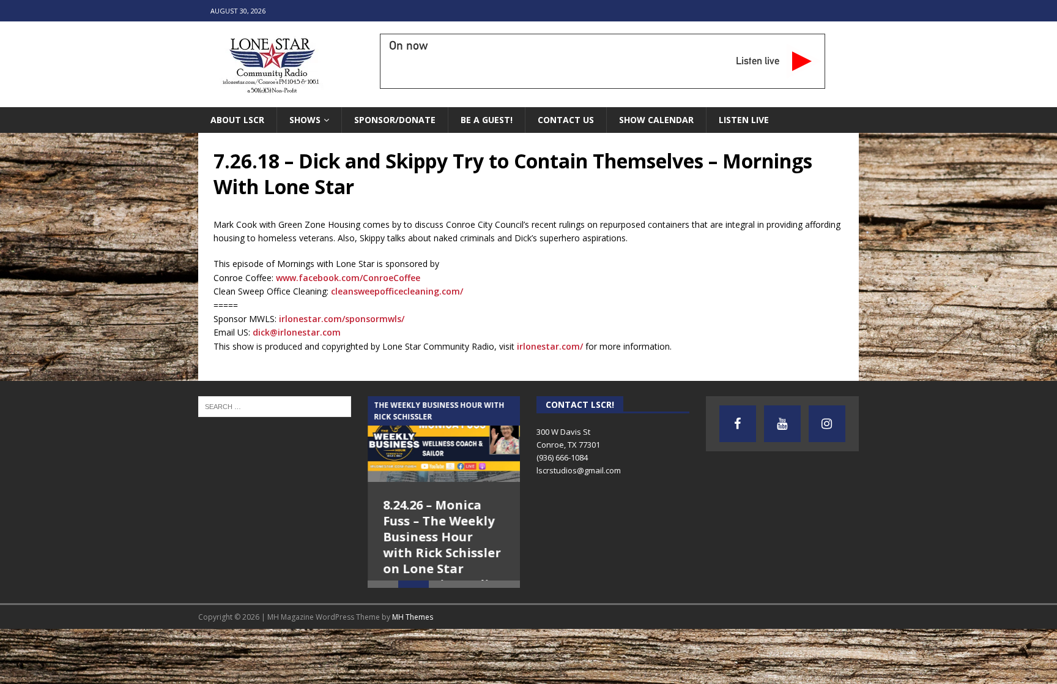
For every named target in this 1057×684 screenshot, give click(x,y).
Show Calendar (656, 120)
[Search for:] (274, 406)
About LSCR (237, 120)
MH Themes (412, 644)
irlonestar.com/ (550, 346)
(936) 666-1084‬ (562, 457)
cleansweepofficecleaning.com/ (397, 291)
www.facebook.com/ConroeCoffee (348, 278)
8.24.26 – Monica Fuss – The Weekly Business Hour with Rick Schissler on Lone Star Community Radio (442, 545)
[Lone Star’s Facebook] (737, 423)
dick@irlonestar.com (297, 332)
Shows (305, 120)
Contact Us (566, 120)
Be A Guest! (487, 120)
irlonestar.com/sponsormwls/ (341, 319)
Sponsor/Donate (395, 120)
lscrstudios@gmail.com (578, 470)
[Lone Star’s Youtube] (782, 423)
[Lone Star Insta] (827, 423)
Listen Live (744, 120)
